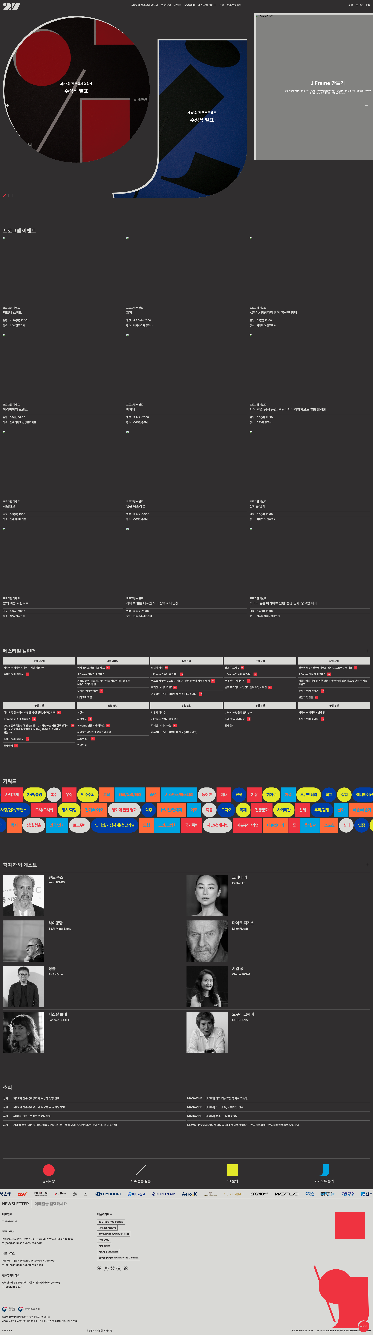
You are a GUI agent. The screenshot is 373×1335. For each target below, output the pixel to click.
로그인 (359, 5)
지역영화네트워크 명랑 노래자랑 (94, 732)
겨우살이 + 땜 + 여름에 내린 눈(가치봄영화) (174, 693)
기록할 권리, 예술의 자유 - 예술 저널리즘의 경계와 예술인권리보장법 (103, 682)
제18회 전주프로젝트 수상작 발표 (32, 1116)
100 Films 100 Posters (111, 1221)
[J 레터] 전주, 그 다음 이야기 (221, 1116)
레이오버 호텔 (84, 697)
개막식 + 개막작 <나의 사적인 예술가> (24, 667)
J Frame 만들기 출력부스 (91, 674)
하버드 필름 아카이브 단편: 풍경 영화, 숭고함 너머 (30, 712)
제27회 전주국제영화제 (144, 5)
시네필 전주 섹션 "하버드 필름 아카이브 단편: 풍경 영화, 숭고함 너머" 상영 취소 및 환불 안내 (65, 1125)
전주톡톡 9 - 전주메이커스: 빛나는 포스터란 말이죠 (325, 667)
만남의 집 (82, 745)
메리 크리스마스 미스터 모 (91, 667)
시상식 (80, 712)
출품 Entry (104, 1239)
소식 (221, 5)
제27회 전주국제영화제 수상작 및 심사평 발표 (39, 1107)
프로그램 (166, 5)
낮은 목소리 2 (232, 667)
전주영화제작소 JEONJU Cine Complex (119, 1257)
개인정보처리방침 (94, 1330)
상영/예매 (189, 5)
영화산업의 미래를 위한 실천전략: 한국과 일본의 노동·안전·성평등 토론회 (333, 682)
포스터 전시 (83, 738)
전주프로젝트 (234, 5)
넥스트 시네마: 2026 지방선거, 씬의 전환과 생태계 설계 (180, 680)
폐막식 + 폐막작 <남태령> (313, 712)
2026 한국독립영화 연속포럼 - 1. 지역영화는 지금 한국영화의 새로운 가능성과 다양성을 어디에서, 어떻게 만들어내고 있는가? (36, 729)
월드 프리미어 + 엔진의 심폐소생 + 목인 (246, 687)
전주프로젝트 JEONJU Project (114, 1233)
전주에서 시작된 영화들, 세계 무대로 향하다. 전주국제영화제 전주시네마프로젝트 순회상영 (248, 1125)
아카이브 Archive (107, 1227)
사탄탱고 (82, 719)
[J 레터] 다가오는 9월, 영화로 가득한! (227, 1098)
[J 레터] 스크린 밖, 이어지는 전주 (224, 1107)
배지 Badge (104, 1245)
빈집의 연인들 (306, 697)
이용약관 (108, 1330)
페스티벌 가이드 (207, 5)
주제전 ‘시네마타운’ (14, 674)
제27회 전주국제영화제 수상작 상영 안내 (36, 1098)
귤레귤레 (8, 745)
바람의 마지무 (158, 712)
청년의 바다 (157, 667)
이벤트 (177, 5)
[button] (8, 105)
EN (368, 5)
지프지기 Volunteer (108, 1251)
